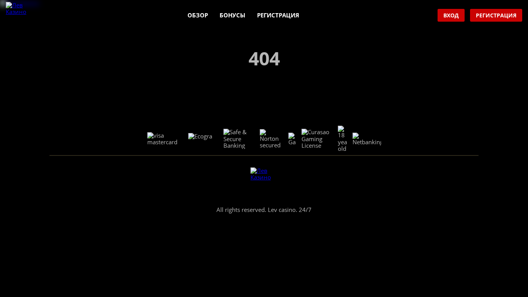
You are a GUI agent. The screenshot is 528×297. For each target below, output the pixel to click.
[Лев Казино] (19, 15)
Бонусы (232, 15)
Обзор (197, 15)
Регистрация (278, 15)
